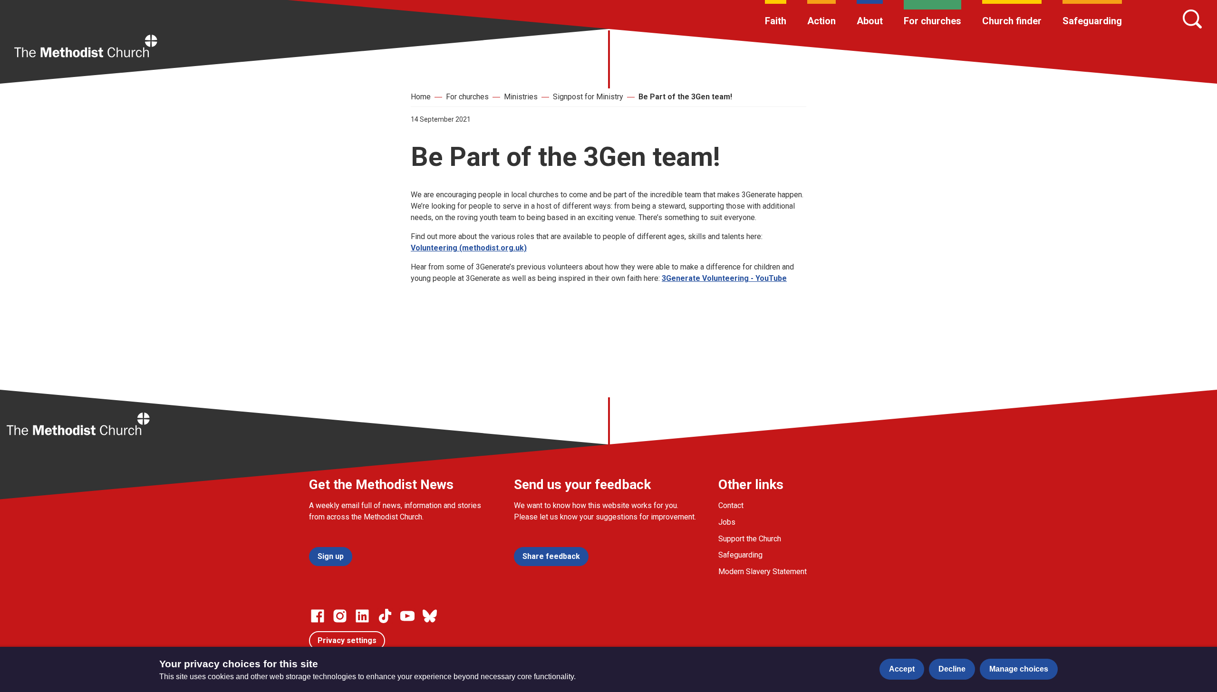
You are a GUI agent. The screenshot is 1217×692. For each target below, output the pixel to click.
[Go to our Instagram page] (339, 616)
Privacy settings (347, 640)
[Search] (1192, 19)
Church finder (1012, 21)
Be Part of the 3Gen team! (685, 96)
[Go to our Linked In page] (362, 616)
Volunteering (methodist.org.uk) (469, 247)
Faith (775, 21)
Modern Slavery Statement (762, 571)
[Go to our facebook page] (317, 616)
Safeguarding (1092, 21)
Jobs (726, 522)
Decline (952, 669)
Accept (902, 669)
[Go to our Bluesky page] (429, 616)
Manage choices (1018, 669)
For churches (932, 21)
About (870, 21)
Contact (731, 505)
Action (821, 21)
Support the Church (749, 538)
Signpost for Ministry (588, 96)
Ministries (521, 96)
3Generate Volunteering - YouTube (724, 278)
